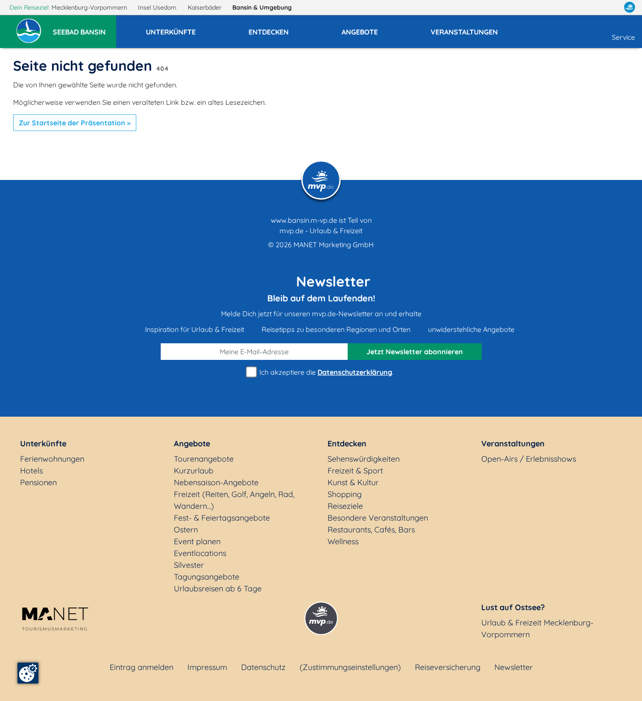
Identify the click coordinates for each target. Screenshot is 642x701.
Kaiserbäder (205, 7)
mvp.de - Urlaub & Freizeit (321, 230)
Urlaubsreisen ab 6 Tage (218, 589)
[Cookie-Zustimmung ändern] (27, 673)
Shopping (345, 494)
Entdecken (347, 444)
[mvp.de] (629, 7)
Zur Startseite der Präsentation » (75, 122)
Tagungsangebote (206, 577)
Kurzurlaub (194, 471)
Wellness (343, 541)
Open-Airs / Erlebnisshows (528, 459)
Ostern (186, 530)
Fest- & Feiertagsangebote (222, 518)
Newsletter (513, 667)
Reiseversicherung (447, 667)
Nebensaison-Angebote (216, 482)
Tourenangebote (204, 459)
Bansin (262, 7)
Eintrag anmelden (141, 667)
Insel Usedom (158, 7)
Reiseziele (345, 506)
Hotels (31, 471)
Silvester (189, 565)
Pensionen (38, 482)
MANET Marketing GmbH (333, 244)
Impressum (207, 667)
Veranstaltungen (513, 444)
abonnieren (414, 351)
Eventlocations (200, 553)
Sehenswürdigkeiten (364, 459)
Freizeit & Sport (355, 471)
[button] (84, 28)
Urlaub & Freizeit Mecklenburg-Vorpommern (537, 628)
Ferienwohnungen (52, 459)
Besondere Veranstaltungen (378, 518)
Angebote (192, 444)
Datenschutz (263, 667)
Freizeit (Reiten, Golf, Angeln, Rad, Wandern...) (234, 500)
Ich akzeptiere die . (325, 372)
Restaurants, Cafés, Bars (371, 530)
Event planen (197, 541)
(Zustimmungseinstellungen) (350, 667)
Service (623, 37)
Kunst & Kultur (353, 482)
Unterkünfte (43, 444)
